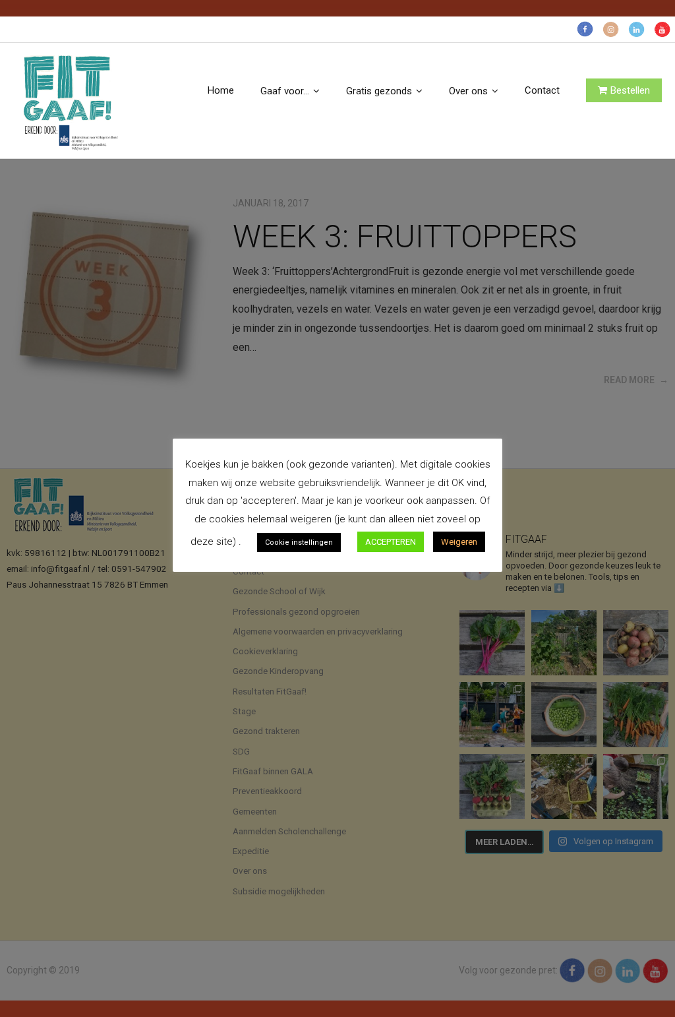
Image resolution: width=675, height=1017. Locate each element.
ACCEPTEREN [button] (390, 542)
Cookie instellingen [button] (299, 542)
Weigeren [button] (459, 542)
